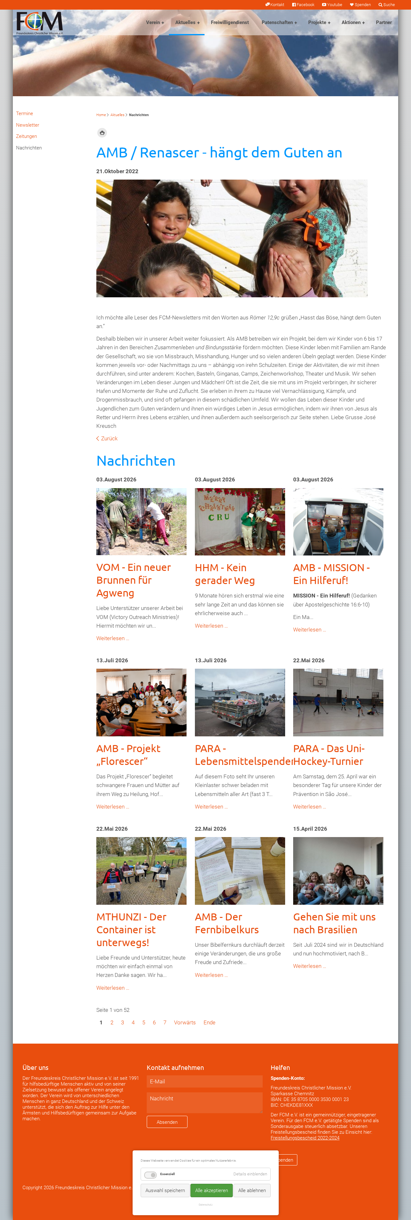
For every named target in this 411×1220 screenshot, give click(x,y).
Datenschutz (206, 1204)
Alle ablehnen (252, 1190)
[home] (40, 22)
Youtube (334, 4)
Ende (209, 1022)
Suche (389, 4)
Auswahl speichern (165, 1190)
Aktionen (351, 22)
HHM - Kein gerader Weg (225, 573)
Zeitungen (26, 136)
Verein (153, 22)
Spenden (363, 4)
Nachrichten (29, 148)
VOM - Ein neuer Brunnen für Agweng (133, 580)
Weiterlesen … (112, 638)
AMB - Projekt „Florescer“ (128, 754)
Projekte (317, 22)
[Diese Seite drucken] (102, 132)
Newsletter (27, 125)
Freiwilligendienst (230, 22)
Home (101, 115)
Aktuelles (185, 22)
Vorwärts (185, 1022)
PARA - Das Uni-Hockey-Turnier (329, 754)
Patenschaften (277, 22)
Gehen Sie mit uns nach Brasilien (334, 923)
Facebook (305, 4)
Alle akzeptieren (211, 1190)
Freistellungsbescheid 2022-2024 (305, 1138)
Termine (24, 113)
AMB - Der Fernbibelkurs (227, 923)
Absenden (167, 1122)
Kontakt (277, 4)
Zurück (109, 438)
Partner (384, 22)
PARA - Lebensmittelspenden (246, 754)
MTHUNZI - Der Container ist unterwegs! (131, 929)
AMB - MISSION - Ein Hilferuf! (331, 573)
